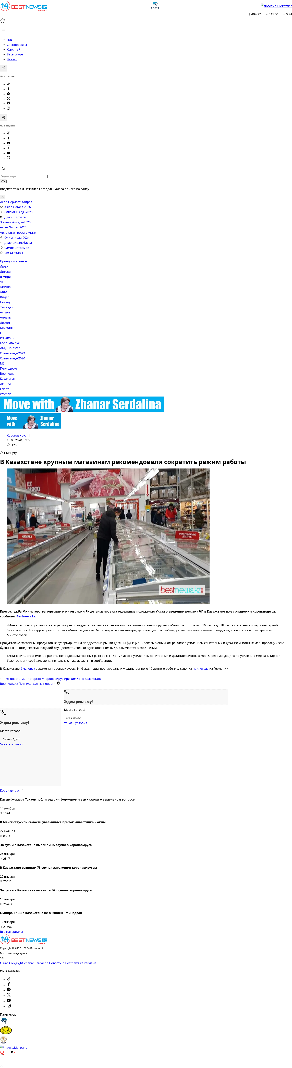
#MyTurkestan (10, 348)
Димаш (5, 271)
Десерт (5, 323)
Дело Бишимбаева (18, 243)
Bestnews (7, 373)
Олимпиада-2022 (12, 353)
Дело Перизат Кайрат (16, 202)
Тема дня (6, 307)
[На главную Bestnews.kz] (23, 943)
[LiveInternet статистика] (7, 1061)
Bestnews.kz (25, 616)
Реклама (90, 963)
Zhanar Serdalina (36, 963)
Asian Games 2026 (17, 207)
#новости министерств (23, 679)
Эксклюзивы (13, 253)
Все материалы (11, 932)
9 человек (28, 668)
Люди (4, 266)
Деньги (5, 384)
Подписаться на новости (28, 684)
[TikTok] (8, 84)
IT (1, 333)
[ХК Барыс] (4, 1024)
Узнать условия (75, 723)
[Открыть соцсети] (3, 68)
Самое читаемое (16, 248)
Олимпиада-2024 (16, 238)
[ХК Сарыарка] (6, 1033)
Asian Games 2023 (13, 227)
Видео (4, 297)
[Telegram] (8, 94)
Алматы (5, 317)
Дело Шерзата (15, 217)
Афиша (5, 287)
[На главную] (2, 22)
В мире (5, 277)
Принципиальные (13, 261)
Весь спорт (15, 54)
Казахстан (7, 379)
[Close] (2, 197)
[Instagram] (8, 108)
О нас (4, 963)
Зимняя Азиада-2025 (15, 222)
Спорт (4, 389)
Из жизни (7, 338)
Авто (3, 292)
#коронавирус (52, 679)
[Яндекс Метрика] (13, 1048)
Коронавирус (10, 343)
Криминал (7, 328)
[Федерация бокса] (3, 1043)
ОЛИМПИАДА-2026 (18, 212)
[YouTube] (8, 103)
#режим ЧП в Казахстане (83, 679)
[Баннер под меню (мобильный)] (30, 427)
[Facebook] (8, 89)
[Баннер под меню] (82, 411)
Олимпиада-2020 (12, 358)
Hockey (5, 302)
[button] (3, 29)
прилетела (201, 668)
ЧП (2, 282)
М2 (2, 363)
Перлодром (8, 368)
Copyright (16, 963)
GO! (3, 181)
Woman (5, 394)
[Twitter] (8, 99)
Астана (5, 312)
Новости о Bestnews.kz (66, 963)
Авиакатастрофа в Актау (18, 232)
